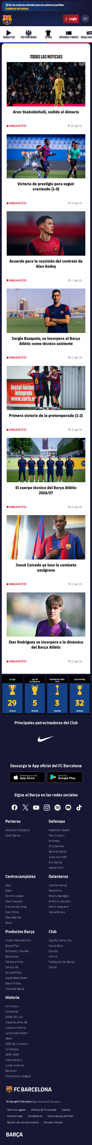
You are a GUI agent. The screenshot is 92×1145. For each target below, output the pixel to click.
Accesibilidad (15, 1115)
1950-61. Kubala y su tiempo (16, 1046)
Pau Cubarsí (57, 835)
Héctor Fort (56, 867)
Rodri (9, 923)
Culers (71, 19)
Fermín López (14, 896)
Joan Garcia (13, 835)
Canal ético (56, 945)
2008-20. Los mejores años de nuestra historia (16, 1022)
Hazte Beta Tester (16, 978)
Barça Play (12, 945)
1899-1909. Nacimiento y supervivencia (14, 1060)
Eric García (55, 862)
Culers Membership (18, 940)
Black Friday (13, 983)
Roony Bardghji (59, 896)
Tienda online (14, 962)
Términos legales (16, 1109)
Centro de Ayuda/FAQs (13, 969)
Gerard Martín (58, 851)
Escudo (53, 951)
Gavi (8, 885)
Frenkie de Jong (15, 906)
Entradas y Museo (17, 951)
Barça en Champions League (18, 1073)
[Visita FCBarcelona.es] (7, 20)
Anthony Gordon (60, 901)
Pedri (8, 890)
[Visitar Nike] (46, 738)
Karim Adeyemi (59, 906)
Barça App (12, 956)
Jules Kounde (58, 857)
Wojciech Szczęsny (17, 830)
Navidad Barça (14, 988)
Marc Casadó (13, 901)
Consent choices (53, 1122)
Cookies (66, 1109)
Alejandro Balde (59, 830)
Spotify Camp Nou (61, 940)
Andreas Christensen (56, 843)
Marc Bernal (13, 917)
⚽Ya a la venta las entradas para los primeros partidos (34, 6)
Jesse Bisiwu (57, 912)
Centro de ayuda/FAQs (60, 1115)
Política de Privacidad (43, 1109)
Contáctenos (35, 1115)
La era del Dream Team (16, 1035)
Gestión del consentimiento (22, 1122)
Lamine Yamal (58, 885)
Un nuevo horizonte (11, 1008)
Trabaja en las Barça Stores (61, 964)
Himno (53, 956)
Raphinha (55, 890)
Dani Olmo (12, 912)
